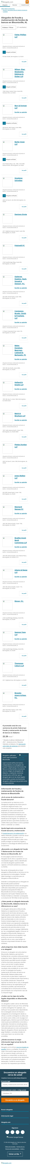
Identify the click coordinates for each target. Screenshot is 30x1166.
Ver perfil (24, 61)
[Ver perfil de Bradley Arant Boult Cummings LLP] (8, 542)
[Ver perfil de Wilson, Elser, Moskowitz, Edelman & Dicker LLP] (8, 73)
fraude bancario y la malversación (13, 833)
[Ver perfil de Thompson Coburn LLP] (8, 667)
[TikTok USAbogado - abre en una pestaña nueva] (17, 1132)
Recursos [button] (14, 5)
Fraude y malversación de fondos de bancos (15, 10)
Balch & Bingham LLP (20, 414)
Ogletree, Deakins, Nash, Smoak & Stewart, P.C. (21, 280)
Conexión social (25, 5)
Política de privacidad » (10, 1146)
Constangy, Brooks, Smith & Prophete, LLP (20, 314)
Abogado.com (5, 1122)
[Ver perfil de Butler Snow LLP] (8, 146)
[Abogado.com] (7, 2)
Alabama (5, 11)
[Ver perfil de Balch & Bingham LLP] (8, 417)
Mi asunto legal (5, 1081)
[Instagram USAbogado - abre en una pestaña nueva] (12, 1132)
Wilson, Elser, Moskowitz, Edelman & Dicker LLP (20, 73)
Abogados (6, 5)
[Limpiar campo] (27, 1085)
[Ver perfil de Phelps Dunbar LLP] (8, 448)
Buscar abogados (7, 1110)
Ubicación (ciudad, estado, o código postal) (13, 1090)
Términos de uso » (20, 1146)
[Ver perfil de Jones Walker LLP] (8, 479)
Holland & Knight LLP (19, 383)
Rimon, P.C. (19, 601)
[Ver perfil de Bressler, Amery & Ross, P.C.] (8, 697)
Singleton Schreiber (18, 179)
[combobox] (15, 1084)
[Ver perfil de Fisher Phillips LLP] (8, 38)
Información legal (7, 1116)
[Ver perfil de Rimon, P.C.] (8, 605)
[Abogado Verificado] (23, 757)
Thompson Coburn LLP (19, 664)
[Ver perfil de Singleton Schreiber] (8, 182)
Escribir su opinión (21, 112)
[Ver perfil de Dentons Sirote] (8, 218)
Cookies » (22, 1149)
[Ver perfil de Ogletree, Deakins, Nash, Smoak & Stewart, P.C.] (8, 280)
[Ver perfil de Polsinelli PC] (8, 249)
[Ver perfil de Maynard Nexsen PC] (8, 510)
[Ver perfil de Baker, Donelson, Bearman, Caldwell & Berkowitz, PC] (8, 349)
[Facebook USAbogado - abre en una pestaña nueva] (7, 1132)
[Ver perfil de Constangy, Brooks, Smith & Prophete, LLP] (8, 315)
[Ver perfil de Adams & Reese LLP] (8, 574)
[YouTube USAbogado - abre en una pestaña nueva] (22, 1132)
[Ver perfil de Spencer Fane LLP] (8, 636)
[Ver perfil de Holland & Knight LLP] (8, 386)
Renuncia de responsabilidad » (12, 1149)
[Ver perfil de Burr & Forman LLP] (8, 109)
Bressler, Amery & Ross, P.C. (20, 695)
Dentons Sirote (21, 214)
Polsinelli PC (20, 245)
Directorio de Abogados (8, 8)
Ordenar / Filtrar (7, 27)
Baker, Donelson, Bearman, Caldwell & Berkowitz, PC (20, 350)
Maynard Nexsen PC (19, 508)
